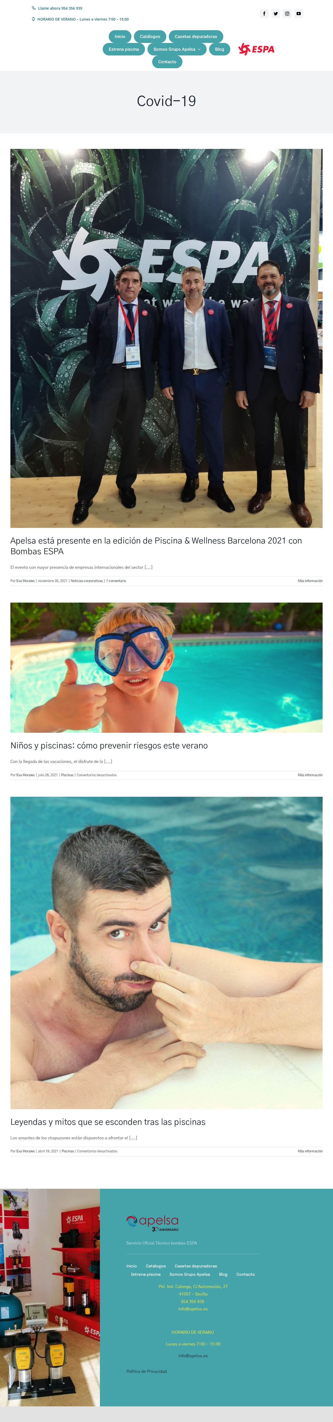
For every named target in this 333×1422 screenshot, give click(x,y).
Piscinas (67, 775)
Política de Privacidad (146, 1371)
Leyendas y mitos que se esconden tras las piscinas (108, 1122)
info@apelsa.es (193, 1356)
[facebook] (264, 13)
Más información (310, 581)
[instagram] (287, 13)
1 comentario (116, 581)
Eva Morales (25, 581)
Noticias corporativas (87, 581)
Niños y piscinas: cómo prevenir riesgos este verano (109, 746)
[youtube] (298, 13)
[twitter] (275, 13)
